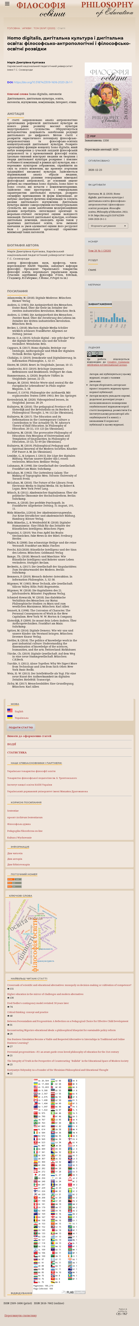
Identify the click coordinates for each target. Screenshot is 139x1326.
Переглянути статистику (21, 1315)
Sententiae (13, 810)
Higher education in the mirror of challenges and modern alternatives (45, 994)
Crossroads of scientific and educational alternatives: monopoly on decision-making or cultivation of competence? (69, 985)
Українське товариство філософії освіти (31, 771)
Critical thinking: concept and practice (27, 1012)
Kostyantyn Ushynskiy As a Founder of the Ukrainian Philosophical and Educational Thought (57, 1069)
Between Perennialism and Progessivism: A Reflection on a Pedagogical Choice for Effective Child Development (67, 1021)
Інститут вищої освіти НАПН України (29, 784)
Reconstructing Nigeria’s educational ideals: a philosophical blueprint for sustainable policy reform (61, 1030)
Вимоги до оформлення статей (29, 736)
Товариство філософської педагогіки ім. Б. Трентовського (42, 778)
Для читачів (15, 853)
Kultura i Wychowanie (19, 837)
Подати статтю (21, 727)
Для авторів (14, 858)
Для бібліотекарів (18, 864)
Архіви (26, 28)
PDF (93, 136)
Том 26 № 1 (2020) (44, 28)
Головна (13, 28)
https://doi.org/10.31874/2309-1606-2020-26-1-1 (43, 82)
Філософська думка (19, 824)
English (18, 711)
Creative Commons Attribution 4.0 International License (108, 363)
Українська (21, 717)
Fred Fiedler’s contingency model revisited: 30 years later (38, 1003)
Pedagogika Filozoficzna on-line (25, 830)
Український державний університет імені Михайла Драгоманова (47, 791)
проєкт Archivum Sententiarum (25, 817)
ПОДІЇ (11, 744)
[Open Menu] (7, 3)
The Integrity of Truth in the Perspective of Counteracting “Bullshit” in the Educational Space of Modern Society (68, 1060)
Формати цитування (103, 225)
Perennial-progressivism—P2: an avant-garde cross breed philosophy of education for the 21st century (63, 1051)
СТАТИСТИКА (17, 752)
